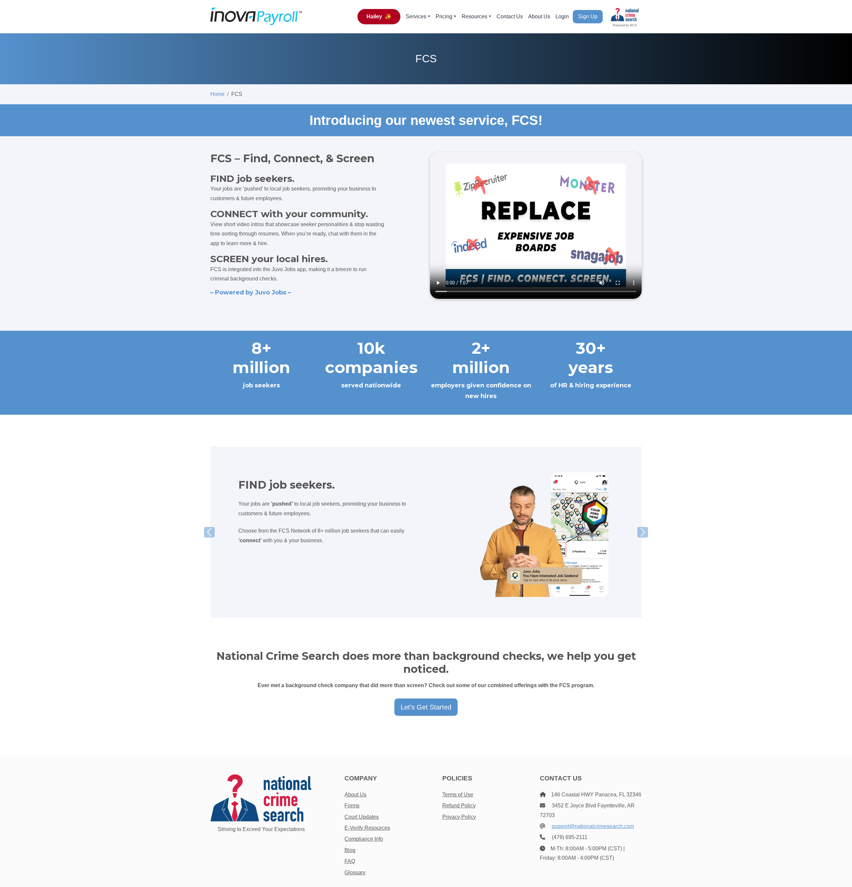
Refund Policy (459, 805)
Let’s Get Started (426, 707)
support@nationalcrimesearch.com (593, 826)
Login (562, 16)
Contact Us (510, 16)
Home (217, 94)
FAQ (349, 861)
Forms (351, 805)
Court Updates (361, 817)
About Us (539, 16)
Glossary (354, 872)
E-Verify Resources (367, 828)
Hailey (378, 16)
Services (416, 16)
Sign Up (587, 16)
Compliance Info (363, 839)
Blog (349, 850)
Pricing (444, 16)
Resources (474, 16)
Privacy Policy (459, 817)
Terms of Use (457, 794)
